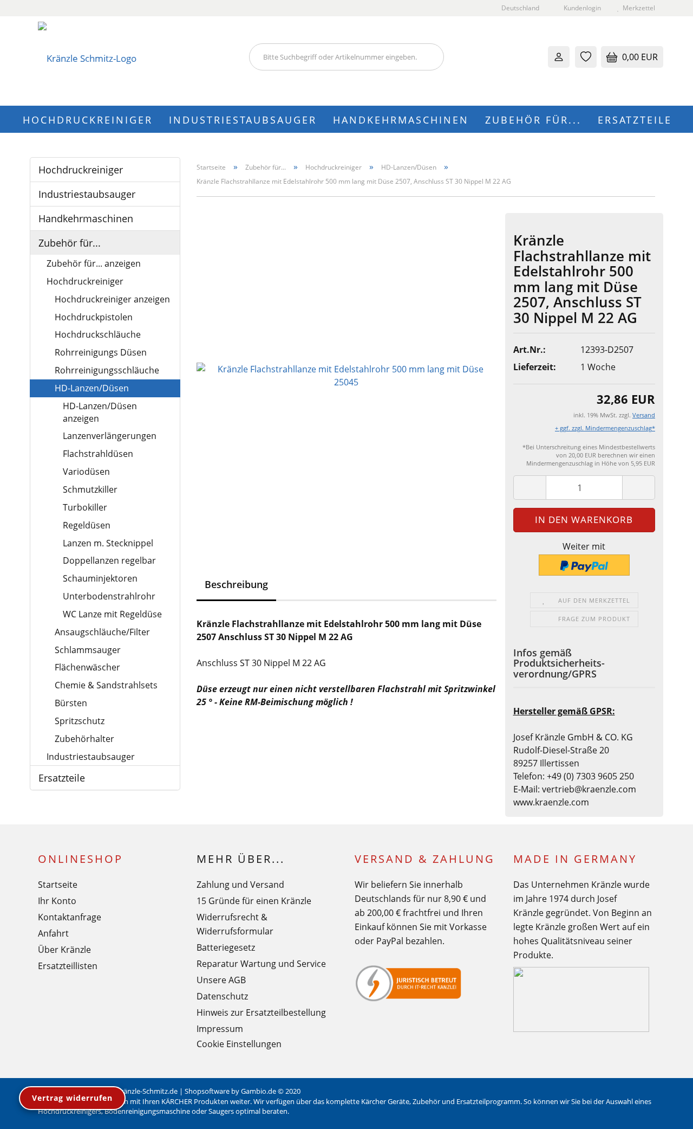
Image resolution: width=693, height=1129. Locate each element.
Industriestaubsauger (243, 119)
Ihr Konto (57, 901)
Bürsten (71, 703)
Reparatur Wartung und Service (261, 964)
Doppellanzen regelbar (109, 560)
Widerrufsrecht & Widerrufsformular (235, 924)
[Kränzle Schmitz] (135, 61)
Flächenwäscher (87, 667)
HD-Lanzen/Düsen (92, 388)
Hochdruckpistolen (94, 317)
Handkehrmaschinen (401, 119)
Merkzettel (637, 7)
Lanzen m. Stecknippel (108, 543)
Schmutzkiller (90, 489)
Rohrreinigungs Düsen (101, 352)
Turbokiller (85, 507)
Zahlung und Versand (240, 885)
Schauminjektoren (100, 578)
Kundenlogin (580, 7)
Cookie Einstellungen (239, 1044)
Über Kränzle (64, 950)
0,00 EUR (639, 57)
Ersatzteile (635, 119)
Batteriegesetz (226, 947)
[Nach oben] (663, 1112)
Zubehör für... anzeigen (94, 263)
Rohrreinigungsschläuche (107, 370)
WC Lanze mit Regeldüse (112, 614)
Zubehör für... (533, 119)
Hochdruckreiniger (88, 119)
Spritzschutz (79, 721)
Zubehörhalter (84, 739)
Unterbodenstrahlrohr (109, 596)
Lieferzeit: (534, 367)
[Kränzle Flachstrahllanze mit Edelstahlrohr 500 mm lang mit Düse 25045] (347, 374)
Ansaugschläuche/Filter (102, 632)
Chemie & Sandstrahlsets (106, 685)
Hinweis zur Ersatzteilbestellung (261, 1012)
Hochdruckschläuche (98, 334)
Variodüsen (86, 472)
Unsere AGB (221, 980)
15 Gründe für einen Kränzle (254, 901)
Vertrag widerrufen (72, 1098)
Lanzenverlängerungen (109, 436)
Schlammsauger (88, 650)
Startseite (57, 885)
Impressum (220, 1029)
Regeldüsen (86, 525)
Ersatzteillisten (67, 966)
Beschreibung (236, 584)
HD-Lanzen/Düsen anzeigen (100, 412)
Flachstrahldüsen (98, 454)
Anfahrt (53, 933)
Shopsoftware (207, 1091)
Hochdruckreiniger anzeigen (112, 299)
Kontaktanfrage (69, 917)
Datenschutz (222, 996)
